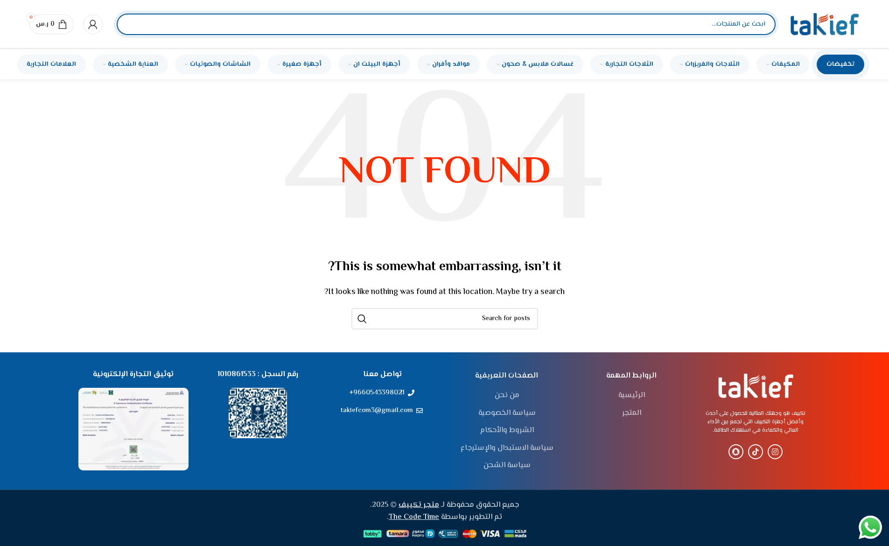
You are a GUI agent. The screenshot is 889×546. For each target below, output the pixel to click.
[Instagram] (775, 451)
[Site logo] (825, 24)
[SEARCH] (362, 318)
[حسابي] (92, 24)
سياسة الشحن (507, 466)
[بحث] (131, 24)
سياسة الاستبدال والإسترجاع (507, 448)
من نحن (507, 396)
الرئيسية (631, 396)
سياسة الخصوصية (507, 413)
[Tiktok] (755, 451)
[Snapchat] (735, 451)
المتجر (631, 413)
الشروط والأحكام (507, 431)
